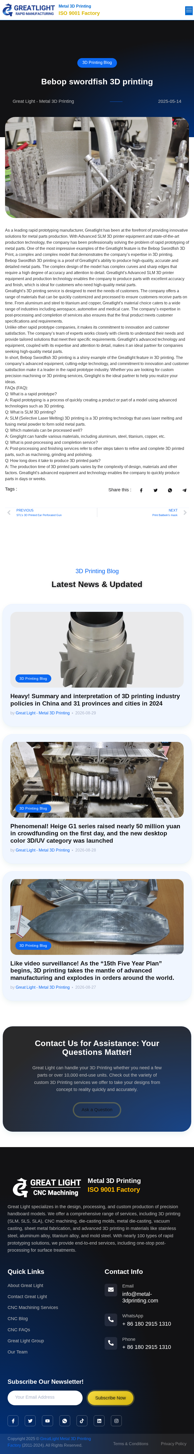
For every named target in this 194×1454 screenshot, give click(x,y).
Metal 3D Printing (75, 6)
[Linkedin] (99, 1420)
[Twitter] (30, 1420)
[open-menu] (189, 10)
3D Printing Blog (97, 62)
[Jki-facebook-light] (13, 1420)
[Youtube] (47, 1420)
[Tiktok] (82, 1420)
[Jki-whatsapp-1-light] (64, 1420)
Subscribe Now (110, 1397)
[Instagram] (116, 1420)
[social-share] (141, 490)
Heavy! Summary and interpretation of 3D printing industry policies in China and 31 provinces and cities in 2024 (95, 700)
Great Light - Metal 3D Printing (43, 713)
